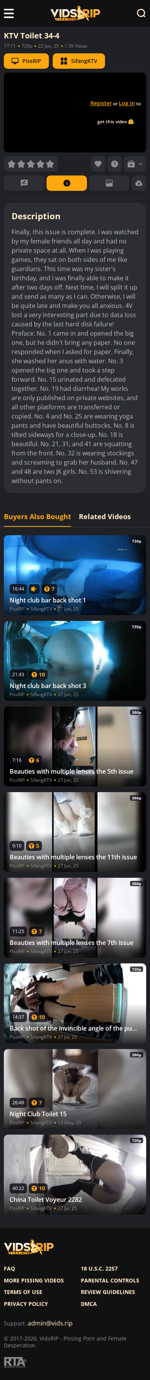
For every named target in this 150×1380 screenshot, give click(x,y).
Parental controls (110, 1280)
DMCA (89, 1304)
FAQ (9, 1268)
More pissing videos (34, 1280)
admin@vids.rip (50, 1323)
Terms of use (23, 1292)
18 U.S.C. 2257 (99, 1268)
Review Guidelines (108, 1292)
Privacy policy (26, 1304)
